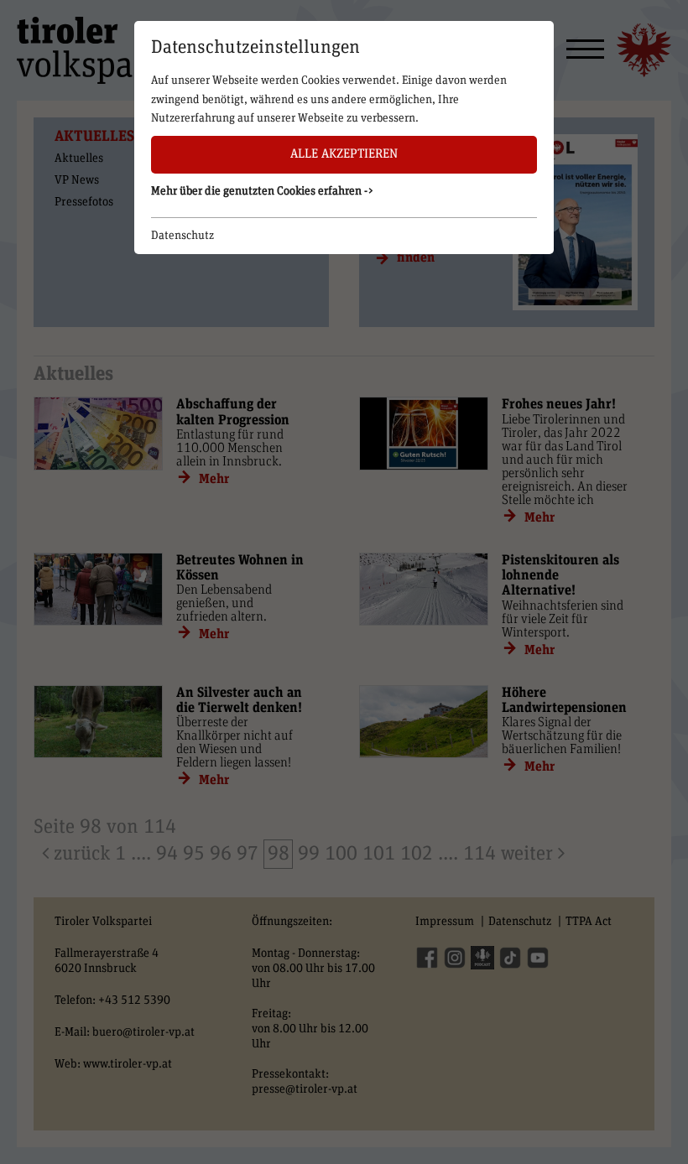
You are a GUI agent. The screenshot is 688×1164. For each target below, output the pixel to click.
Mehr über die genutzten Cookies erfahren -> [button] (262, 191)
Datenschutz (182, 236)
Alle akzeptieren (344, 154)
